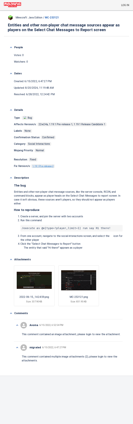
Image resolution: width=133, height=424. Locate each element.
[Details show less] (11, 110)
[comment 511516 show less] (17, 347)
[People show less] (11, 47)
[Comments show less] (11, 313)
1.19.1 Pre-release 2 (43, 166)
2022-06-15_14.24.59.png (34, 296)
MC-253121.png (79, 296)
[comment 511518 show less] (17, 325)
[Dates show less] (11, 73)
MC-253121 (52, 17)
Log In (125, 5)
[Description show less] (11, 178)
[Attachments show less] (11, 259)
